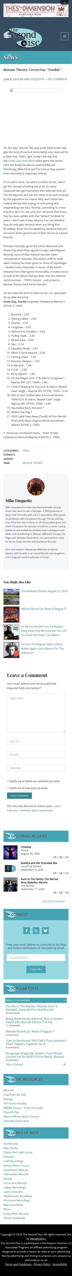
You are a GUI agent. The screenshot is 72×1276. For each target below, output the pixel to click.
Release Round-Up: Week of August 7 (30, 1031)
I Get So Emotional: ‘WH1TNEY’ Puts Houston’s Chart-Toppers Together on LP (36, 1042)
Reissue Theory (32, 463)
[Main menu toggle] (65, 36)
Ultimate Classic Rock (16, 1121)
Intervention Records (15, 1174)
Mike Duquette (34, 79)
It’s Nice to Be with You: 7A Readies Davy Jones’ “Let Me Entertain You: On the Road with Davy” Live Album (43, 631)
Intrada (7, 1178)
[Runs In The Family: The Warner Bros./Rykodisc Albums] (10, 884)
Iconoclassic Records (15, 1170)
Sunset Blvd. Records (16, 1213)
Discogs (8, 1099)
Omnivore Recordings (16, 1200)
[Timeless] (10, 852)
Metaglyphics (38, 1238)
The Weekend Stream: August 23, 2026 (44, 591)
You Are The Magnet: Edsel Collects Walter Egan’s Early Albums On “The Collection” (42, 648)
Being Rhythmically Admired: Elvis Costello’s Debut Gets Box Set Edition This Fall (34, 1020)
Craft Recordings (13, 1161)
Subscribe (36, 969)
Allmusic (8, 1090)
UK (61, 857)
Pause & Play (11, 1112)
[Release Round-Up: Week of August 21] (11, 614)
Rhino (6, 1209)
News (26, 450)
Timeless (26, 847)
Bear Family (10, 1148)
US (54, 857)
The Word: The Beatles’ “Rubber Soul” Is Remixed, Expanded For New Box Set (32, 1008)
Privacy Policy (42, 1264)
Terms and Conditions (18, 1264)
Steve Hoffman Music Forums (21, 1116)
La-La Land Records (15, 1183)
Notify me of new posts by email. (29, 788)
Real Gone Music (13, 1205)
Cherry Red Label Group (17, 1152)
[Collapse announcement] (64, 2)
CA (67, 857)
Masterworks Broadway (17, 1196)
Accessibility (60, 1264)
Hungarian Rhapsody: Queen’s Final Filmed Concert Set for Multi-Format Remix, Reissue (35, 1055)
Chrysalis (8, 1156)
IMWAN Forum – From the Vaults (23, 1108)
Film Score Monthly (15, 1103)
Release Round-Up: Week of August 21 (44, 608)
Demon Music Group (15, 1165)
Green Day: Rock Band (21, 160)
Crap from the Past (14, 1094)
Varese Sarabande (14, 1218)
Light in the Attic (13, 1191)
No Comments (57, 79)
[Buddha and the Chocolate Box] (10, 868)
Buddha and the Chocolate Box (39, 863)
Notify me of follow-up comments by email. (35, 781)
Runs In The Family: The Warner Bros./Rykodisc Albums (39, 880)
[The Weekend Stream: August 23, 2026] (11, 596)
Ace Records (10, 1143)
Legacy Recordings (14, 1187)
